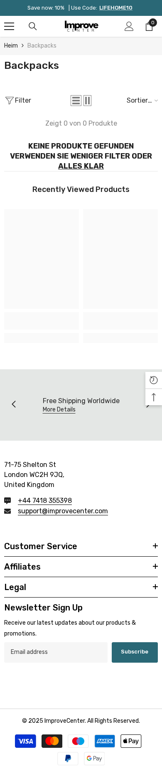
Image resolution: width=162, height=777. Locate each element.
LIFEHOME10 (116, 8)
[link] (41, 321)
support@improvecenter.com (63, 511)
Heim (11, 45)
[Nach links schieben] (14, 405)
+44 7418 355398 (45, 501)
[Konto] (129, 26)
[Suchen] (33, 26)
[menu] (9, 26)
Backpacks (41, 45)
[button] (76, 100)
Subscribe (134, 651)
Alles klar (81, 166)
